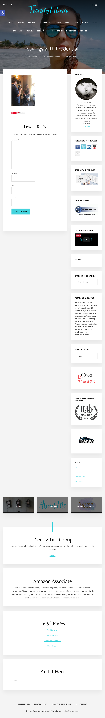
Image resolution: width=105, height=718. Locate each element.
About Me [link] (52, 506)
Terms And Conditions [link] (52, 641)
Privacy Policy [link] (52, 635)
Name (14, 174)
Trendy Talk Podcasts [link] (86, 506)
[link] (2, 13)
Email (13, 186)
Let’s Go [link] (52, 556)
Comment (15, 140)
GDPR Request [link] (52, 646)
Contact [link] (18, 506)
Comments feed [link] (80, 476)
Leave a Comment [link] (69, 56)
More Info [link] (86, 126)
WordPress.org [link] (79, 481)
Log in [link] (77, 467)
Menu (96, 5)
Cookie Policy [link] (52, 630)
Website (14, 198)
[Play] (86, 239)
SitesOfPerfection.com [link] (71, 711)
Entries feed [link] (79, 472)
